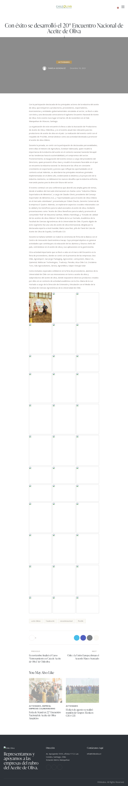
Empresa (46, 706)
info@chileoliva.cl (94, 753)
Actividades (64, 62)
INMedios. (102, 782)
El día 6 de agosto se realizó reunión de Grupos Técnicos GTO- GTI (80, 712)
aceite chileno (35, 621)
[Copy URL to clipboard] (96, 638)
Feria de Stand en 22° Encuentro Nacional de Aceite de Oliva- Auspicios (45, 715)
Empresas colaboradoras (42, 708)
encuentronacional (66, 621)
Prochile (80, 621)
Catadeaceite (50, 621)
